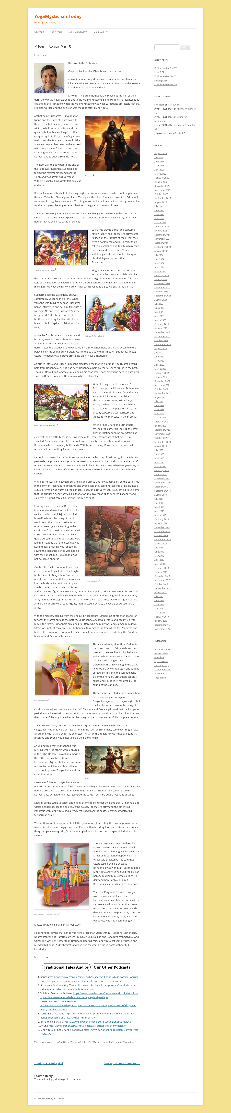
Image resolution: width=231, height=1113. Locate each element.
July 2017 (158, 596)
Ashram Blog (101, 32)
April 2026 (159, 169)
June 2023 (159, 307)
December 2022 (162, 332)
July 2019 (158, 498)
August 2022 (160, 348)
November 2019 (162, 482)
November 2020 (162, 433)
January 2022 (160, 376)
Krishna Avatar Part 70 (165, 84)
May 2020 (159, 458)
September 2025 (162, 198)
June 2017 (159, 600)
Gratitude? (173, 104)
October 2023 (161, 291)
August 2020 (160, 446)
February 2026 (161, 177)
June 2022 (159, 356)
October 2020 (161, 437)
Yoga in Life (160, 677)
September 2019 (162, 490)
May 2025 (159, 214)
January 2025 (160, 230)
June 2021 (159, 405)
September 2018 (162, 539)
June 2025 (159, 210)
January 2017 (160, 620)
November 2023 (162, 287)
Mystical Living (161, 661)
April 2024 (159, 267)
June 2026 (159, 161)
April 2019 (159, 511)
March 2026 (160, 173)
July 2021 (158, 401)
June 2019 (159, 502)
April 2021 (159, 413)
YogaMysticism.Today (58, 16)
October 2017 (161, 584)
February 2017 (161, 616)
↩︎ (121, 981)
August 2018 (160, 543)
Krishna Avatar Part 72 (165, 68)
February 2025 (161, 226)
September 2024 (162, 246)
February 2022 (161, 372)
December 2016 (162, 624)
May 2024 (159, 263)
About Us (57, 32)
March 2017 (160, 612)
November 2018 (162, 531)
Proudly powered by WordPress (49, 1098)
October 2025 (161, 194)
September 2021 (162, 393)
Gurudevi (159, 657)
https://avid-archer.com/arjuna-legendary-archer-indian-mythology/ (87, 1025)
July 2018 (158, 547)
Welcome (39, 32)
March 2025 (160, 222)
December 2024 (162, 234)
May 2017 (159, 604)
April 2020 (159, 462)
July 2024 (158, 255)
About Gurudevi (162, 649)
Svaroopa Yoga (161, 665)
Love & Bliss (160, 72)
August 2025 (160, 202)
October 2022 (161, 340)
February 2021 (161, 421)
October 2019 (161, 486)
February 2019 (161, 519)
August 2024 (160, 250)
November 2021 (162, 385)
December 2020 (162, 429)
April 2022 (159, 364)
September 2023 (162, 295)
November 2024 (162, 238)
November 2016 (162, 628)
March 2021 (160, 417)
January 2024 (160, 279)
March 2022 (160, 368)
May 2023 (159, 311)
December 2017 (162, 576)
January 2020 (160, 474)
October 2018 (161, 535)
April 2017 (159, 608)
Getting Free (160, 80)
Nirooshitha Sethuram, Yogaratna (117, 1042)
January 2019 (160, 523)
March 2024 (160, 271)
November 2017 (162, 580)
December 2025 (162, 185)
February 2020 (161, 470)
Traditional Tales (67, 1042)
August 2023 (160, 299)
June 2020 (159, 454)
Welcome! (159, 673)
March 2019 (160, 515)
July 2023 (158, 303)
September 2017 (162, 588)
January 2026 (160, 181)
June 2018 (159, 551)
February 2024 (161, 275)
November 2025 (162, 190)
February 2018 (161, 567)
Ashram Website (78, 32)
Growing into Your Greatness (122, 1063)
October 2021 (161, 389)
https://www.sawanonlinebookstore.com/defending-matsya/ (98, 1021)
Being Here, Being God (48, 1063)
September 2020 (162, 441)
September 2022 (162, 344)
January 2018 (160, 572)
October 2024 (161, 242)
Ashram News (161, 653)
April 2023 (159, 315)
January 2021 (160, 425)
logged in (54, 1079)
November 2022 (162, 336)
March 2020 (160, 466)
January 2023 (160, 328)
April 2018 (159, 559)
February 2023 (161, 324)
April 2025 (159, 218)
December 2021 (162, 381)
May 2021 (159, 409)
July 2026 (158, 157)
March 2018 (160, 563)
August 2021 (160, 397)
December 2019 (162, 478)
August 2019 (160, 494)
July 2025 (158, 206)
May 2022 (159, 360)
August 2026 (160, 153)
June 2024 (159, 259)
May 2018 (159, 555)
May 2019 (159, 506)
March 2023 (160, 320)
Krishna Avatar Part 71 (165, 76)
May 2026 (159, 165)
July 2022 (158, 352)
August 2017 (160, 592)
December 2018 (162, 527)
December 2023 (162, 283)
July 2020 (158, 450)
